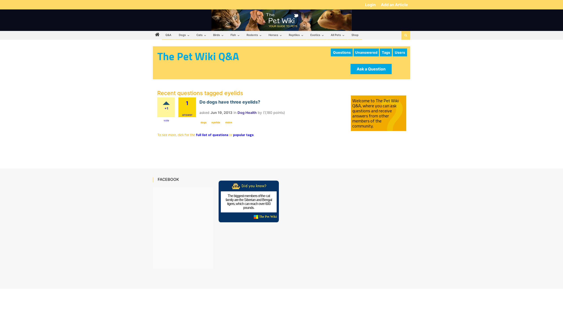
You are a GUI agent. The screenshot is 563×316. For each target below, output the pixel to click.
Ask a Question (371, 69)
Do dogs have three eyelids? (229, 102)
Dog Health (247, 112)
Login (371, 4)
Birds (216, 35)
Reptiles (294, 35)
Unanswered (366, 52)
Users (400, 52)
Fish (233, 35)
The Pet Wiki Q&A (198, 56)
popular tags (243, 134)
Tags (386, 52)
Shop (354, 35)
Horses (273, 35)
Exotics (315, 35)
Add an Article (394, 4)
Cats (199, 35)
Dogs (182, 35)
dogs (204, 122)
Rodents (252, 35)
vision (228, 122)
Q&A (168, 35)
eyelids (216, 122)
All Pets (336, 35)
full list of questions (212, 134)
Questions (342, 52)
